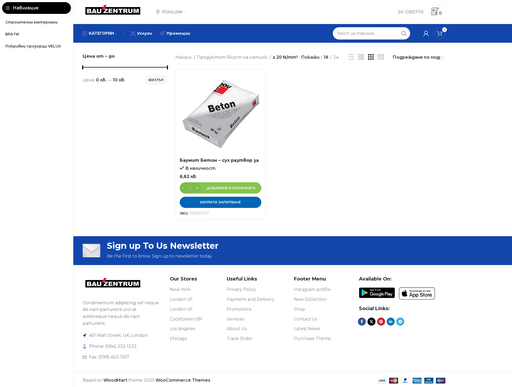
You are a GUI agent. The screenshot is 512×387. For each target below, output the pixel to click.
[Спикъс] (351, 57)
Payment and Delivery (250, 299)
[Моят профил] (426, 33)
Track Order (240, 338)
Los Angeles (182, 328)
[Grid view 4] (381, 57)
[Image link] (113, 284)
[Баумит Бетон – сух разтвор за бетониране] (220, 114)
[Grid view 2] (361, 57)
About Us (237, 328)
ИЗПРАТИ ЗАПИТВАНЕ (220, 202)
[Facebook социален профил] (362, 322)
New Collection (310, 299)
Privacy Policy (241, 289)
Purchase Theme (312, 338)
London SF (181, 299)
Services (235, 319)
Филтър (156, 80)
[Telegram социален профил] (400, 322)
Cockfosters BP (186, 319)
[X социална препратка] (371, 322)
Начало (183, 57)
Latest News (307, 328)
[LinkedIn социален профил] (391, 322)
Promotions (239, 309)
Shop (299, 309)
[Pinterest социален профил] (381, 322)
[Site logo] (113, 11)
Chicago (178, 338)
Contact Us (305, 319)
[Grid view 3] (371, 57)
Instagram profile (312, 289)
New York (180, 289)
